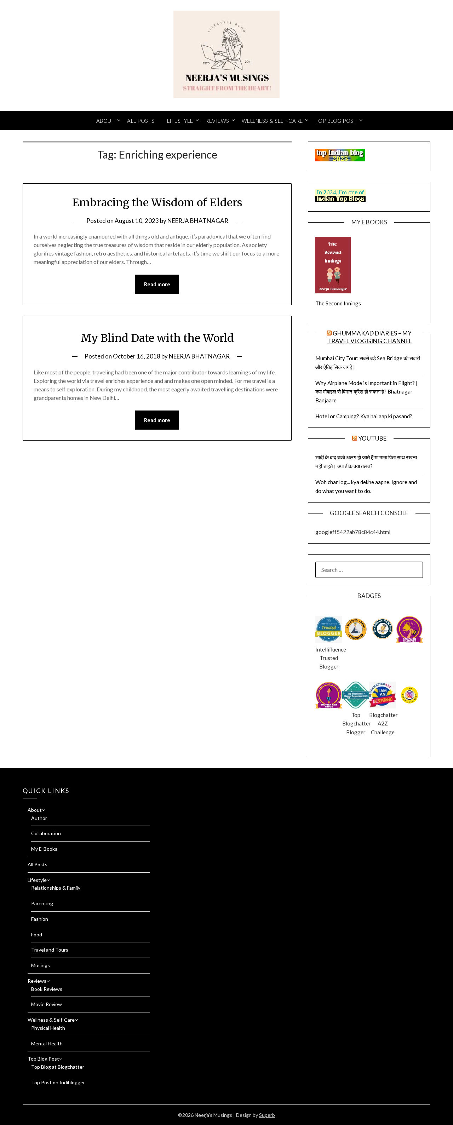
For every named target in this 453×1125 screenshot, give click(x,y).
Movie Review (46, 1004)
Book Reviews (46, 989)
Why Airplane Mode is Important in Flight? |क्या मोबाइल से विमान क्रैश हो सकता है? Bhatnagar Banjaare (366, 391)
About (105, 120)
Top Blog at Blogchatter (57, 1067)
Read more (157, 284)
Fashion (39, 919)
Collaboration (46, 833)
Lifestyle (180, 120)
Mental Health (47, 1043)
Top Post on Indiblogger (58, 1082)
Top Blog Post (336, 120)
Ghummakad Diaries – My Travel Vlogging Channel (369, 337)
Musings (40, 965)
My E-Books (44, 849)
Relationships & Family (55, 888)
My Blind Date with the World (157, 338)
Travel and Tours (49, 950)
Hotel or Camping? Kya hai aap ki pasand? (363, 416)
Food (36, 934)
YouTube (372, 438)
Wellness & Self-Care (272, 120)
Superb (267, 1115)
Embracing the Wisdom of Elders (157, 202)
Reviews (217, 120)
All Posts (141, 120)
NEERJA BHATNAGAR (197, 220)
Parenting (42, 903)
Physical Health (48, 1028)
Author (39, 818)
